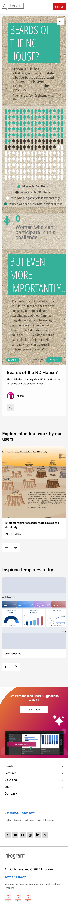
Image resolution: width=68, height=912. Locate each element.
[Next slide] (15, 547)
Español (40, 820)
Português (29, 820)
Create (9, 766)
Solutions (11, 780)
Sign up (59, 6)
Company (11, 793)
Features (10, 773)
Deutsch (17, 820)
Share (13, 360)
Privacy (21, 877)
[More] (60, 21)
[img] (34, 127)
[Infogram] (13, 7)
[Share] (10, 407)
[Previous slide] (6, 547)
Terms (9, 877)
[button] (34, 186)
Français (49, 820)
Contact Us (12, 813)
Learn (8, 786)
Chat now (28, 813)
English (8, 820)
